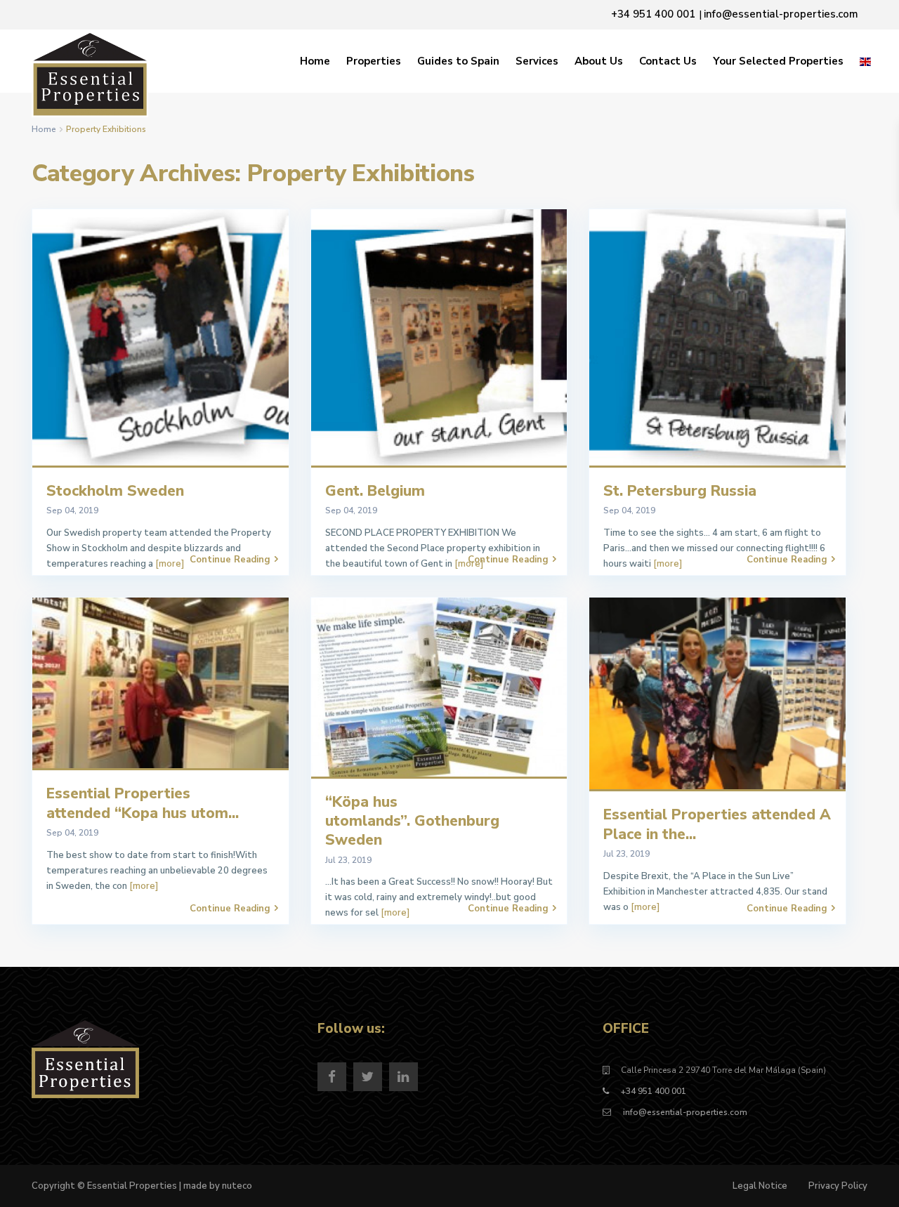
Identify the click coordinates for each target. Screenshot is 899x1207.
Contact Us (668, 61)
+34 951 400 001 (653, 1091)
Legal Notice (760, 1186)
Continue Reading (230, 559)
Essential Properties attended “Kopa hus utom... (142, 803)
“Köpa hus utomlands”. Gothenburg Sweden (412, 821)
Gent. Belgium (375, 491)
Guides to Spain (458, 61)
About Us (599, 61)
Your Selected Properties (778, 61)
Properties (373, 61)
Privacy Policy (837, 1186)
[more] (169, 564)
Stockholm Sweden (115, 491)
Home (315, 61)
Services (537, 61)
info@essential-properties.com (684, 1112)
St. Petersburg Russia (679, 491)
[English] (865, 61)
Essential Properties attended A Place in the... (717, 824)
